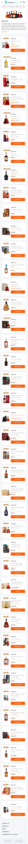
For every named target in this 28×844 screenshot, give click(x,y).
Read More (4, 31)
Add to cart (18, 50)
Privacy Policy (19, 840)
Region (17, 6)
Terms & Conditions (19, 842)
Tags (24, 6)
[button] (13, 2)
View (18, 591)
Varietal (11, 6)
